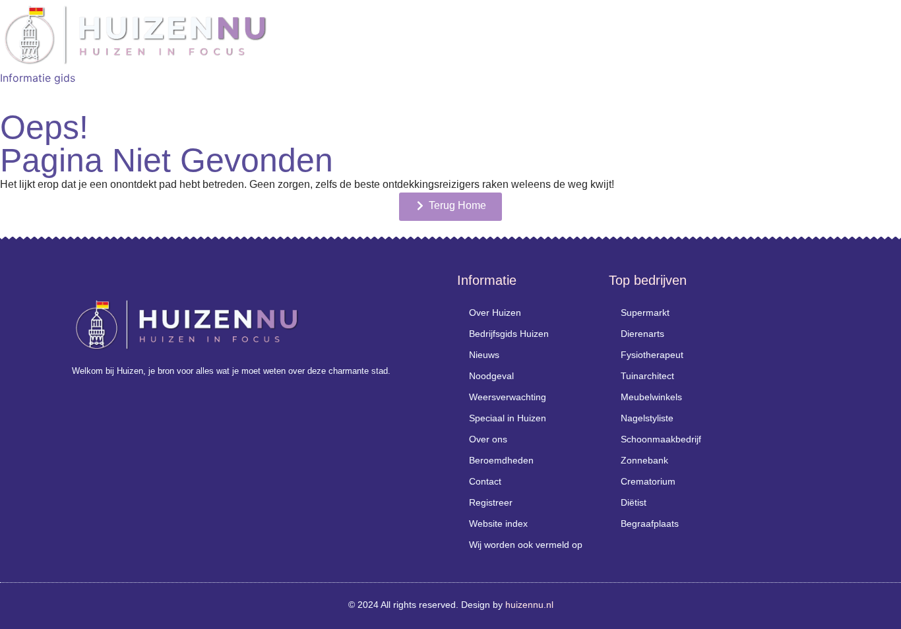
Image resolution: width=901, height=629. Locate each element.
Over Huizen (495, 312)
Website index (498, 523)
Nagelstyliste (647, 418)
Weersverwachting (507, 397)
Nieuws (484, 354)
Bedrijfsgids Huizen (509, 333)
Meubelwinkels (651, 397)
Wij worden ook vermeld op (525, 544)
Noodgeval (491, 376)
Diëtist (633, 502)
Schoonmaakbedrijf (661, 439)
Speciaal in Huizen (507, 418)
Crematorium (648, 481)
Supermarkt (645, 312)
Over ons (488, 439)
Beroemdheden (501, 460)
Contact (485, 481)
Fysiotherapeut (652, 354)
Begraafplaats (650, 523)
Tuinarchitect (647, 376)
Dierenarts (642, 333)
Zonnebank (644, 460)
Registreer (491, 502)
